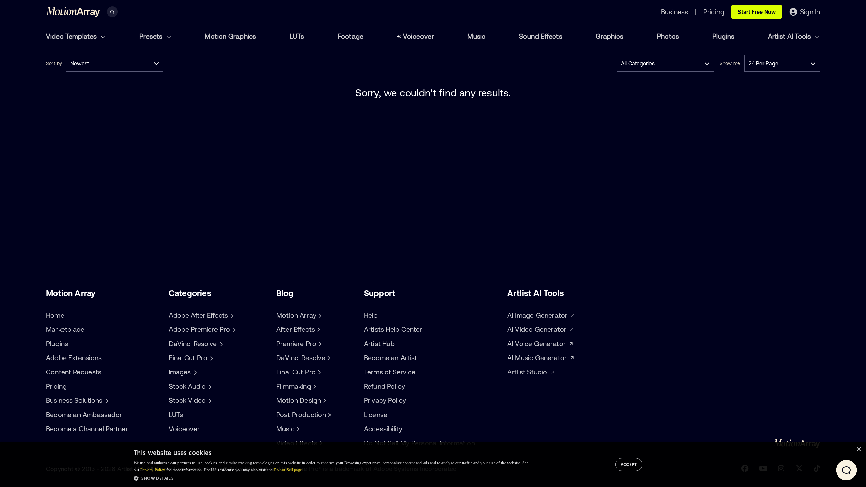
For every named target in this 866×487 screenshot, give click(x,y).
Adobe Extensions (74, 358)
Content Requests (73, 372)
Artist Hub (379, 343)
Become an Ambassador (84, 414)
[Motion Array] (319, 315)
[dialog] (433, 464)
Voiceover (418, 36)
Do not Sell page (288, 470)
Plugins (723, 36)
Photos (668, 36)
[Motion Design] (323, 400)
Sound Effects (540, 36)
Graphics (610, 36)
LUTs (297, 36)
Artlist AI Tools (790, 36)
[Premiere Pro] (319, 344)
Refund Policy (384, 386)
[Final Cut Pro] (318, 372)
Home (55, 315)
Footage (350, 36)
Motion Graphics (230, 36)
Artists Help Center (393, 329)
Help (371, 315)
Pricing (56, 386)
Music (476, 36)
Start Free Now (757, 12)
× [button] (858, 449)
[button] (331, 478)
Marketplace (65, 329)
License (375, 414)
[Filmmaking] (314, 386)
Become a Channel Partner (87, 429)
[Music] (297, 429)
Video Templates (72, 36)
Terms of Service (389, 372)
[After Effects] (317, 329)
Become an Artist (390, 358)
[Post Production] (329, 415)
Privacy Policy (385, 400)
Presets (151, 36)
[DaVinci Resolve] (328, 358)
